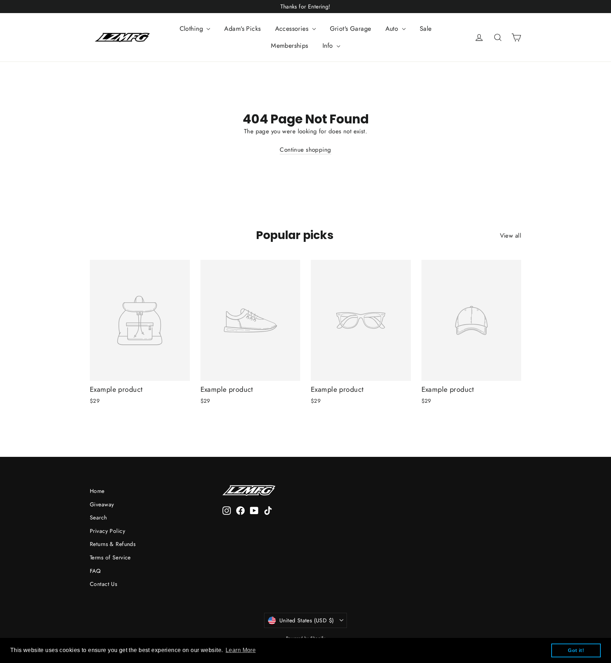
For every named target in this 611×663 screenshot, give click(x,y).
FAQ (95, 571)
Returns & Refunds (112, 544)
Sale (426, 28)
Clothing (192, 28)
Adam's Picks (242, 28)
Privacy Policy (107, 531)
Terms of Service (110, 557)
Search (98, 517)
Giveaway (102, 504)
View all (510, 235)
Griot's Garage (350, 28)
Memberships (289, 45)
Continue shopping (305, 149)
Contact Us (103, 584)
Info (328, 45)
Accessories (292, 28)
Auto (392, 28)
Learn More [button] (241, 650)
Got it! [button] (576, 650)
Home (97, 491)
